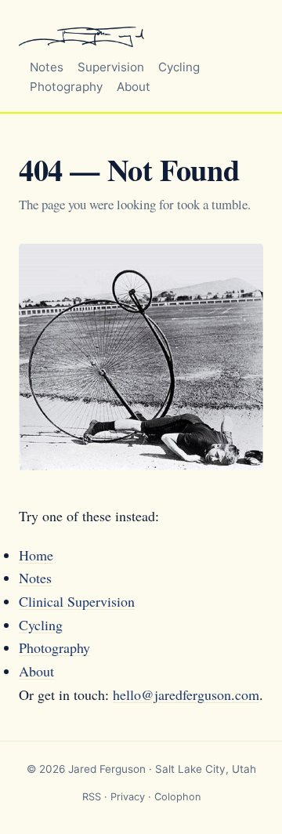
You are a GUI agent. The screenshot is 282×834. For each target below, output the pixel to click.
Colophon (177, 797)
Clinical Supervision (77, 601)
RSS (91, 797)
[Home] (81, 35)
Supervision (111, 67)
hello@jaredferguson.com (186, 694)
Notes (46, 67)
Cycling (179, 67)
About (133, 86)
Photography (66, 86)
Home (36, 555)
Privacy (127, 797)
